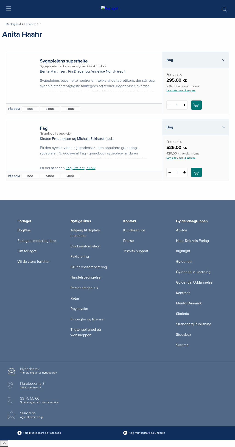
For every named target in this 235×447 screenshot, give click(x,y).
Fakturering (79, 256)
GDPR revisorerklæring (88, 267)
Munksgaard (13, 24)
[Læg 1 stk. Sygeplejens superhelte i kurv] (196, 105)
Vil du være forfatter (33, 261)
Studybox (183, 334)
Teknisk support (135, 251)
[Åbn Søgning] (224, 9)
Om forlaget (26, 251)
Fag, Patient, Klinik (80, 168)
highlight (183, 251)
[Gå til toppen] (4, 443)
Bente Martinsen (53, 71)
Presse (128, 240)
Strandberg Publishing (193, 324)
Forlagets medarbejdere (36, 240)
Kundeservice (134, 230)
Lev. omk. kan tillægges (180, 90)
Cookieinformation (85, 246)
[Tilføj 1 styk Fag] (184, 172)
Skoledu (182, 314)
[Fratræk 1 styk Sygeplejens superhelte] (169, 105)
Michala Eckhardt (90, 138)
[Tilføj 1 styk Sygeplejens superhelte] (184, 105)
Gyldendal (184, 261)
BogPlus (24, 230)
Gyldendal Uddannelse (194, 282)
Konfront (183, 293)
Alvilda (181, 230)
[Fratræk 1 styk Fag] (169, 172)
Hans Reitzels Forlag (192, 240)
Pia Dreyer (76, 71)
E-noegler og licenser (87, 319)
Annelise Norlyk (103, 71)
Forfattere (30, 24)
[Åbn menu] (8, 9)
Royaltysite (79, 308)
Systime (182, 345)
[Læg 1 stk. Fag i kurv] (196, 172)
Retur (74, 298)
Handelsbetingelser (86, 277)
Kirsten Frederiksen (55, 138)
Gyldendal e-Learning (193, 272)
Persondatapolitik (84, 288)
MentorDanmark (189, 303)
